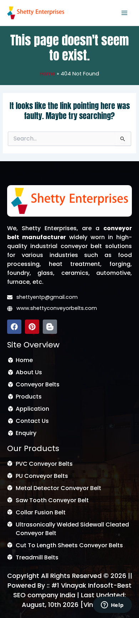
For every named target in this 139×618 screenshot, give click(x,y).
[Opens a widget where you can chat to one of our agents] (112, 605)
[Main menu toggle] (124, 12)
